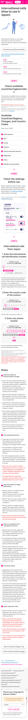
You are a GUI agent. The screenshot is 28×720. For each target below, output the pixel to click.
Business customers (18, 670)
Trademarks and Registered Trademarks (10, 680)
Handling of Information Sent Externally (10, 686)
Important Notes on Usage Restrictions (11, 485)
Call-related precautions (11, 435)
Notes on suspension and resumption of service (11, 524)
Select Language (13, 709)
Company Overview (5, 670)
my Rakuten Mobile (16, 191)
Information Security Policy (7, 677)
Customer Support (9, 660)
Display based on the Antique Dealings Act (11, 682)
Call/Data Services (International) (9, 662)
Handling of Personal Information (9, 675)
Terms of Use (4, 684)
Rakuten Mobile (3, 2)
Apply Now (17, 2)
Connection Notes (9, 565)
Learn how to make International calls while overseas (12, 54)
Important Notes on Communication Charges (11, 375)
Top (2, 660)
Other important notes (10, 606)
